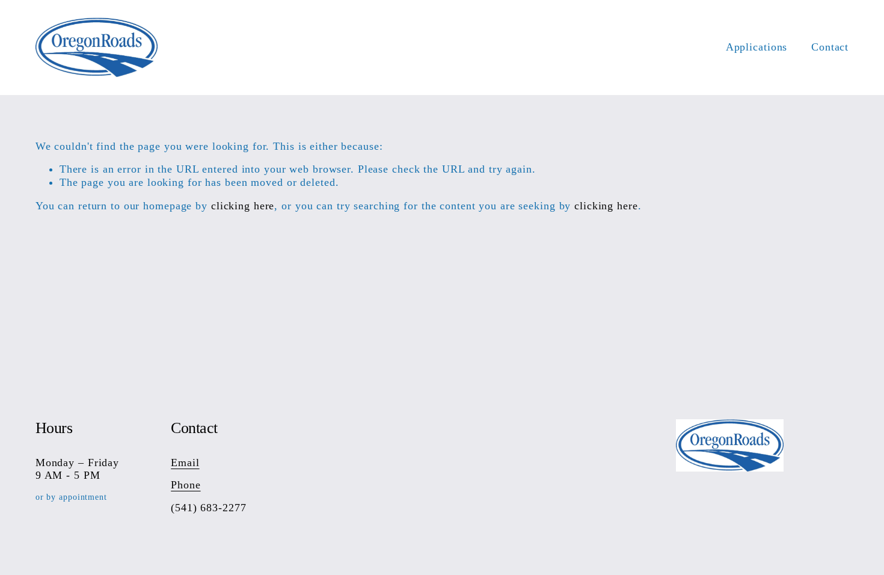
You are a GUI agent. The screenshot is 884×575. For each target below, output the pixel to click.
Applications (757, 47)
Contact (830, 47)
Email (185, 463)
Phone (185, 485)
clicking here (243, 206)
